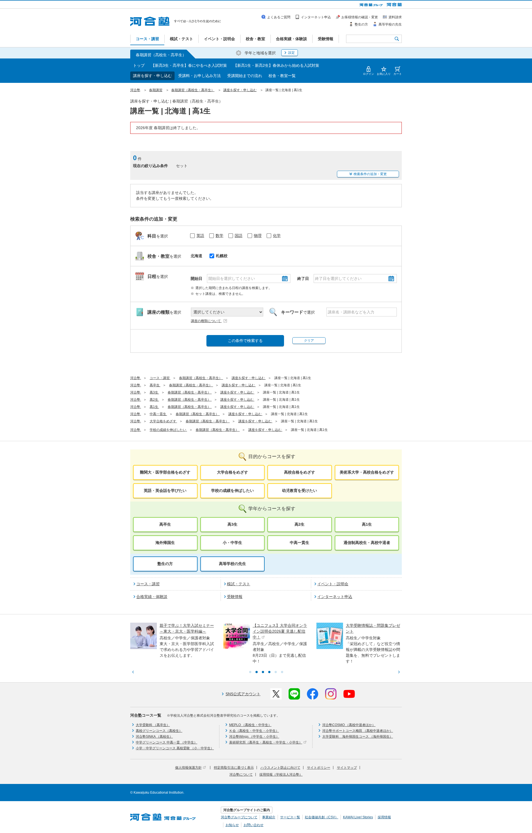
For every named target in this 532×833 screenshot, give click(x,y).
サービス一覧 (290, 817)
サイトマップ (347, 768)
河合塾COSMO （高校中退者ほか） (348, 725)
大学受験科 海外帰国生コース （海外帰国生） (357, 737)
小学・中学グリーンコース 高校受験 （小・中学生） (175, 748)
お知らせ (232, 825)
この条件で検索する (245, 340)
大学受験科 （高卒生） (153, 725)
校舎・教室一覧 (282, 75)
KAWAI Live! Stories (358, 817)
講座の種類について (206, 321)
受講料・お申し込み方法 (199, 75)
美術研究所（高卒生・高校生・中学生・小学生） (265, 742)
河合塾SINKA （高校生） (154, 737)
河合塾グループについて (239, 817)
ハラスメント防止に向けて (280, 768)
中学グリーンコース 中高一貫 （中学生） (166, 742)
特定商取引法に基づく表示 (234, 768)
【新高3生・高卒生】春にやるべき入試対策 (189, 65)
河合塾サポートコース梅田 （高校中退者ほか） (357, 731)
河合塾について (241, 774)
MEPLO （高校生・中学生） (250, 725)
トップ (139, 65)
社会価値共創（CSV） (321, 817)
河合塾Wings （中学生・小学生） (254, 737)
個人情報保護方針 (188, 768)
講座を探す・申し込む (152, 75)
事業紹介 (268, 817)
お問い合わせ (254, 825)
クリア (309, 341)
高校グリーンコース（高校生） (159, 731)
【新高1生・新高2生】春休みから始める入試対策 (276, 65)
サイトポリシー (318, 768)
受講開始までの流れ (244, 75)
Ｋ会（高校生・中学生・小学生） (254, 731)
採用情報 (384, 817)
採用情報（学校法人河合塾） (281, 774)
